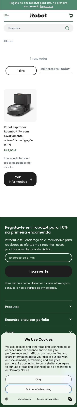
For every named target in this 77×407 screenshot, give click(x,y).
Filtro (21, 71)
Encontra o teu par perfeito (27, 319)
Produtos (12, 306)
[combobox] (38, 28)
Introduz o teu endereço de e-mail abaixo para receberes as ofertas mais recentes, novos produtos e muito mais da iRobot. (38, 244)
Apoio (9, 332)
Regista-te (46, 6)
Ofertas (8, 41)
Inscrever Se (38, 271)
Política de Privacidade (41, 287)
